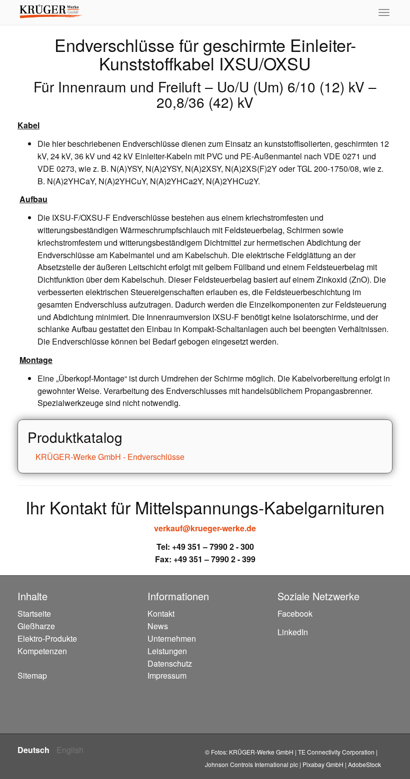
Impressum (167, 675)
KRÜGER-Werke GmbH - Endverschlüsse (109, 456)
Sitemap (32, 675)
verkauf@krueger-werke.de (205, 528)
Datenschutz (170, 663)
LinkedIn (293, 632)
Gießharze (36, 626)
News (158, 626)
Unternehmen (172, 638)
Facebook (295, 613)
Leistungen (167, 651)
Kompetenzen (42, 651)
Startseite (34, 613)
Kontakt (161, 613)
